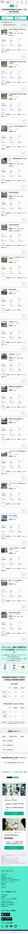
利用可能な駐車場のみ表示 (9, 25)
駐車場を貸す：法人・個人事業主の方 (10, 879)
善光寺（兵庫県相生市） (8, 749)
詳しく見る (14, 813)
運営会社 (3, 883)
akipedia (3, 887)
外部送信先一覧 (5, 906)
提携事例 (3, 876)
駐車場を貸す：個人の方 (7, 878)
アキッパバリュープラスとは (8, 881)
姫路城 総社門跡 (13, 736)
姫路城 (22, 736)
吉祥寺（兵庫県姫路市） (8, 745)
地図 (16, 6)
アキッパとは (4, 874)
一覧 (12, 6)
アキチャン (3, 885)
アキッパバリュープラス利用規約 (9, 898)
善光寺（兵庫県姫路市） (8, 741)
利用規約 (3, 896)
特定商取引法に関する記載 (7, 902)
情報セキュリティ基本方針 (7, 904)
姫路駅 (4, 736)
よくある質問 (4, 895)
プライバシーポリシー (6, 900)
